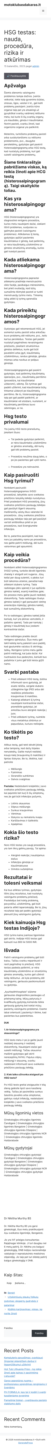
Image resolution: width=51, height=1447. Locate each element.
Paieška (8, 1328)
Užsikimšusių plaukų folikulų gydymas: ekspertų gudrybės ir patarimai (21, 1301)
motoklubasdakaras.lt (22, 5)
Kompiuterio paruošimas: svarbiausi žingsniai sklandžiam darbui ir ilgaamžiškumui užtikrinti (23, 1361)
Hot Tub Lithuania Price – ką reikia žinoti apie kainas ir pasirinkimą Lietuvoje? (22, 1372)
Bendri (11, 1292)
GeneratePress (25, 1442)
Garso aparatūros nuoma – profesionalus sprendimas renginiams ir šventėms (25, 1384)
